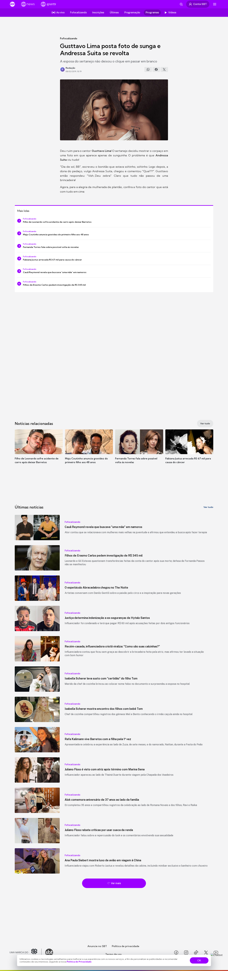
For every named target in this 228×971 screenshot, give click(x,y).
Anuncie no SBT (97, 946)
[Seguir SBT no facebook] (176, 952)
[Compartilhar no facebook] (156, 69)
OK (199, 960)
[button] (39, 451)
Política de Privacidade (79, 961)
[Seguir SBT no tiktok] (196, 952)
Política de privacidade (125, 946)
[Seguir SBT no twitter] (205, 952)
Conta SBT (200, 4)
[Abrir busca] (181, 4)
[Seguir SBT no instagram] (186, 952)
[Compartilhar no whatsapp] (148, 69)
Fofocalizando (68, 38)
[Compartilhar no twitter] (164, 69)
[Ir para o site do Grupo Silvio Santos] (26, 952)
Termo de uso (113, 954)
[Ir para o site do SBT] (49, 952)
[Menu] (214, 4)
